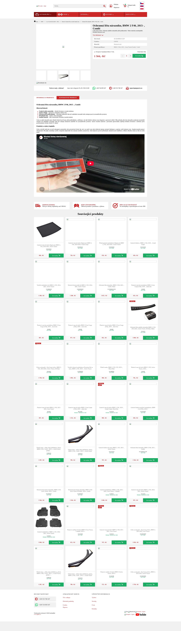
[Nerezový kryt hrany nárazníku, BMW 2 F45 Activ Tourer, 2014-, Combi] (48, 475)
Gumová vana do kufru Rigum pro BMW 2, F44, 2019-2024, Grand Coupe (80, 243)
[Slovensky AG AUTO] (141, 6)
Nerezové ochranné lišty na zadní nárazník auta (70, 21)
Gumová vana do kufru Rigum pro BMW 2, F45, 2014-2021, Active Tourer (49, 245)
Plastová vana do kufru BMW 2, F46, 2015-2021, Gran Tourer (49, 408)
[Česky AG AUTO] (141, 3)
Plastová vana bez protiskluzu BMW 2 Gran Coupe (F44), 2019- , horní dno (49, 326)
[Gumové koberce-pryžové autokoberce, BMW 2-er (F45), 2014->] (143, 393)
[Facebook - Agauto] (140, 611)
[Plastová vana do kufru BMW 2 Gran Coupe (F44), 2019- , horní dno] (80, 310)
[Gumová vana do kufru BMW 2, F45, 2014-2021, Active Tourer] (143, 475)
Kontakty (94, 609)
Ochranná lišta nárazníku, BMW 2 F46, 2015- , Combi (92, 21)
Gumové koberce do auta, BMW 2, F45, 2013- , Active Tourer (111, 448)
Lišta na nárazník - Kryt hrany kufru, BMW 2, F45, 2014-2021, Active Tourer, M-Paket (48, 368)
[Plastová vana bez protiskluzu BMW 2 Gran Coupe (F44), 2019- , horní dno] (48, 310)
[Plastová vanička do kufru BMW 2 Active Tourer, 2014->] (111, 557)
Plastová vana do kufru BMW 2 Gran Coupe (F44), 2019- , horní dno (80, 326)
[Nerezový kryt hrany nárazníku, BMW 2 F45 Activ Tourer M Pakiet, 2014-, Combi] (80, 475)
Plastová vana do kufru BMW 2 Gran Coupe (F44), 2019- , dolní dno (111, 326)
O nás (93, 605)
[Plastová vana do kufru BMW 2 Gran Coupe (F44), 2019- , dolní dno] (111, 310)
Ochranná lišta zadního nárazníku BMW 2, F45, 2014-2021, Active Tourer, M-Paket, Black (143, 328)
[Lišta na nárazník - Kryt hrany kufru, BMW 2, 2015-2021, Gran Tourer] (143, 515)
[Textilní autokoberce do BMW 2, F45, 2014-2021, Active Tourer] (48, 270)
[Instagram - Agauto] (129, 614)
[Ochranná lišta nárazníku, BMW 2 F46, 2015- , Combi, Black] (111, 270)
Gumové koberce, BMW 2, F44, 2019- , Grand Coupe (143, 243)
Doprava (65, 607)
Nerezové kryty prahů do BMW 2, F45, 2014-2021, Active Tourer (80, 285)
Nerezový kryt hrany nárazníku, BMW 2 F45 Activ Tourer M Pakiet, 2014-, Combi (80, 490)
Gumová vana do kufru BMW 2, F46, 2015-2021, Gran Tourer (111, 530)
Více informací (97, 35)
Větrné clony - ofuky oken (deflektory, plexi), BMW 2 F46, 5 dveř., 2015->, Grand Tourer (80, 574)
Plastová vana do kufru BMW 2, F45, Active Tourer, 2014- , (143, 368)
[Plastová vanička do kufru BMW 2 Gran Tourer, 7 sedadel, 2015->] (80, 515)
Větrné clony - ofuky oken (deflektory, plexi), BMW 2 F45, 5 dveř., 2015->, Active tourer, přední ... (48, 449)
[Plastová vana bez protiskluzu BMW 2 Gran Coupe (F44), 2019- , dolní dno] (143, 270)
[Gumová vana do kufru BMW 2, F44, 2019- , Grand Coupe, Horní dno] (111, 393)
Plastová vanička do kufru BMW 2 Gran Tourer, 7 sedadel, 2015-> (80, 530)
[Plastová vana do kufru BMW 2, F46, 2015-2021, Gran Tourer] (48, 393)
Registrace (116, 7)
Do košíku (138, 56)
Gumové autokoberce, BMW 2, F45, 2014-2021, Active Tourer (48, 532)
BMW (42, 21)
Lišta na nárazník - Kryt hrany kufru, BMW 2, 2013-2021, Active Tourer (143, 572)
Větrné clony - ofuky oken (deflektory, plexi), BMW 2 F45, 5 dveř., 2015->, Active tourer (80, 450)
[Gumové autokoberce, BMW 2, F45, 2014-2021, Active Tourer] (48, 516)
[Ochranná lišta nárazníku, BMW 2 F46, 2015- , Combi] (143, 433)
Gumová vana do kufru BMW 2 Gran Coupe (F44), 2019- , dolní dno (80, 408)
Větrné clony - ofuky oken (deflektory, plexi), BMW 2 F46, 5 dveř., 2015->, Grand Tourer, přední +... (48, 573)
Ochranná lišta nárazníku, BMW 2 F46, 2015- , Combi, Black (111, 285)
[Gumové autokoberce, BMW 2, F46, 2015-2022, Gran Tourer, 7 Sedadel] (111, 475)
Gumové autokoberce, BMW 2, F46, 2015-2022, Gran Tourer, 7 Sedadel (111, 490)
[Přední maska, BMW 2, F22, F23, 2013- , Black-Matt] (111, 352)
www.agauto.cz (37, 614)
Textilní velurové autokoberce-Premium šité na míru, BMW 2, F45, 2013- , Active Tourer (80, 368)
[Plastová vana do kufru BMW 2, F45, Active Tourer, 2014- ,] (143, 352)
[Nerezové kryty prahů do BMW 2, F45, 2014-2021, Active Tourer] (80, 270)
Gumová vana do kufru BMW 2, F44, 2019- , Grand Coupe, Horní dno (111, 408)
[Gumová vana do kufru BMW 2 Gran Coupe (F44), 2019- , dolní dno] (80, 393)
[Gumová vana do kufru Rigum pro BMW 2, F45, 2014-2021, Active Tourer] (48, 229)
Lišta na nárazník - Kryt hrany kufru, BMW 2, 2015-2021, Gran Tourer (143, 530)
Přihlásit (116, 4)
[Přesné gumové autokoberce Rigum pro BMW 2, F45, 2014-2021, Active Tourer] (111, 228)
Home (37, 21)
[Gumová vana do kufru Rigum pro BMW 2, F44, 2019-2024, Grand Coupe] (80, 228)
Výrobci (94, 597)
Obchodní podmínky (68, 601)
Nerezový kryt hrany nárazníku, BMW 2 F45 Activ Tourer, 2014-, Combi (49, 490)
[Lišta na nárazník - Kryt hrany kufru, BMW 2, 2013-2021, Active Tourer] (143, 557)
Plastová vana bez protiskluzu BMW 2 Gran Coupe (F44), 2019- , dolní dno (143, 285)
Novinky (94, 601)
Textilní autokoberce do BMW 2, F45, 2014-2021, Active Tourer (49, 285)
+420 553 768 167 (118, 88)
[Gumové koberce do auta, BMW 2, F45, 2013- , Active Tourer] (111, 433)
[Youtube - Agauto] (141, 614)
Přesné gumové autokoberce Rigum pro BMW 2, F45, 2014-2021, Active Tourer (111, 243)
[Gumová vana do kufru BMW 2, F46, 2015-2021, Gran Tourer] (111, 515)
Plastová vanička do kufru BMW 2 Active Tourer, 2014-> (111, 572)
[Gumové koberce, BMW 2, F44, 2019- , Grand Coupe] (143, 228)
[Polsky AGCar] (141, 8)
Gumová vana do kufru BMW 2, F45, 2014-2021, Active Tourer (143, 490)
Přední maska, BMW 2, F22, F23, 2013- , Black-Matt (111, 368)
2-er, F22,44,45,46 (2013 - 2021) (52, 21)
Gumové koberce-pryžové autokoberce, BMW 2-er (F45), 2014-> (143, 408)
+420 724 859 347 (101, 88)
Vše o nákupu (66, 597)
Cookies (65, 605)
